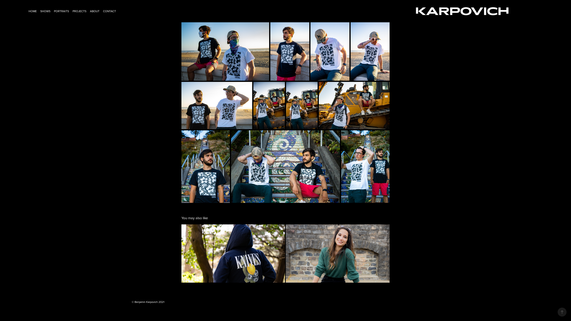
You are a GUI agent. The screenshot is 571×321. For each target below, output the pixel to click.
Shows (45, 11)
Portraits (61, 11)
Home (33, 11)
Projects (79, 11)
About (94, 11)
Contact (109, 11)
